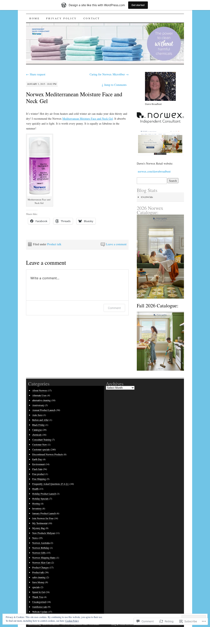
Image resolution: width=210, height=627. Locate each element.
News (35, 538)
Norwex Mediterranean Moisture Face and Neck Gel (74, 97)
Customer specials (41, 449)
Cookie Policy (72, 620)
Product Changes (40, 567)
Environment (38, 464)
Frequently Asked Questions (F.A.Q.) (50, 483)
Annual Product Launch (43, 410)
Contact (91, 18)
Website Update (39, 611)
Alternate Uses (39, 395)
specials (36, 587)
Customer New (39, 444)
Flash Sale (37, 469)
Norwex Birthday (40, 547)
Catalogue (37, 429)
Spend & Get (38, 592)
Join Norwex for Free (42, 518)
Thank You (37, 597)
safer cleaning (39, 577)
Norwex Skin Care (41, 562)
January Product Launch (44, 513)
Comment (114, 308)
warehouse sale (39, 606)
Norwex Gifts (39, 552)
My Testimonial (39, 523)
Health (35, 488)
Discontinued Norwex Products (47, 454)
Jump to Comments (114, 85)
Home (34, 18)
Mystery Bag (38, 528)
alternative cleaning (41, 400)
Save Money (38, 582)
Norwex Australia (41, 542)
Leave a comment (116, 244)
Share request (35, 74)
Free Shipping (39, 478)
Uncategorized (39, 601)
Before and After (40, 419)
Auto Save (37, 415)
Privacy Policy (61, 18)
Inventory (37, 508)
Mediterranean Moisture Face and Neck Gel (87, 118)
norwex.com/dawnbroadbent (154, 171)
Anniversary (38, 405)
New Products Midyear (43, 533)
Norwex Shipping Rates (44, 557)
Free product (38, 474)
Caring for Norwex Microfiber (109, 74)
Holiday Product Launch (44, 493)
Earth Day (37, 459)
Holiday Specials (40, 498)
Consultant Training (41, 439)
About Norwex (39, 390)
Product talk (54, 244)
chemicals (37, 434)
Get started (138, 5)
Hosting (36, 503)
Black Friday (38, 424)
